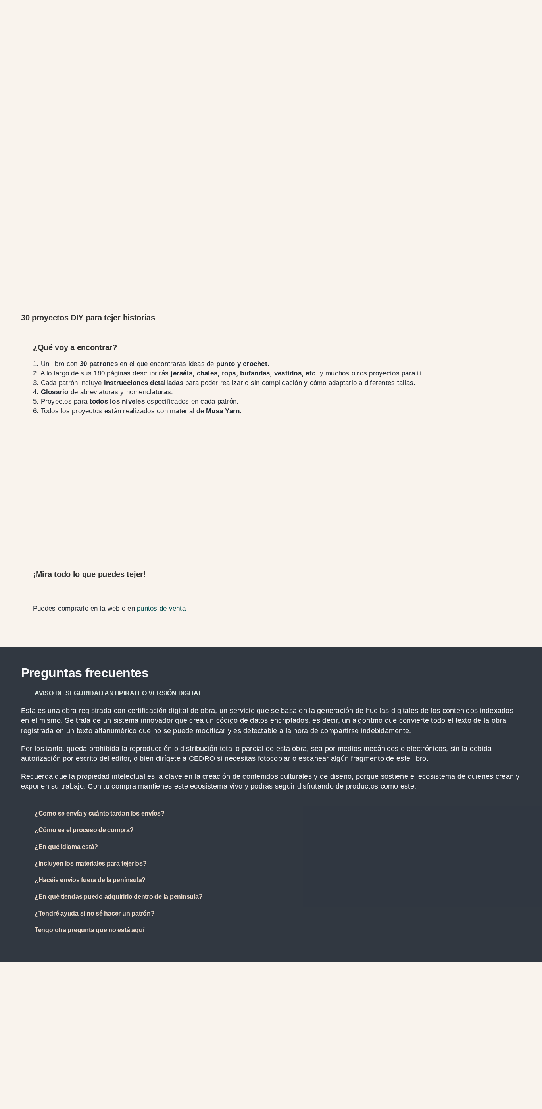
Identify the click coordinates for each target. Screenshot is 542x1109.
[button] (271, 693)
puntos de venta (161, 608)
